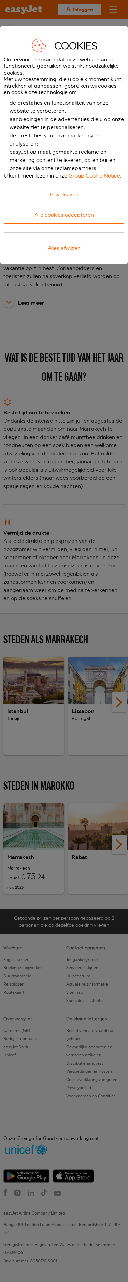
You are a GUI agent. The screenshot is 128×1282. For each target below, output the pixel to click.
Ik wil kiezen (64, 194)
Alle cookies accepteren (64, 215)
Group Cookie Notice (94, 175)
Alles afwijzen (64, 248)
